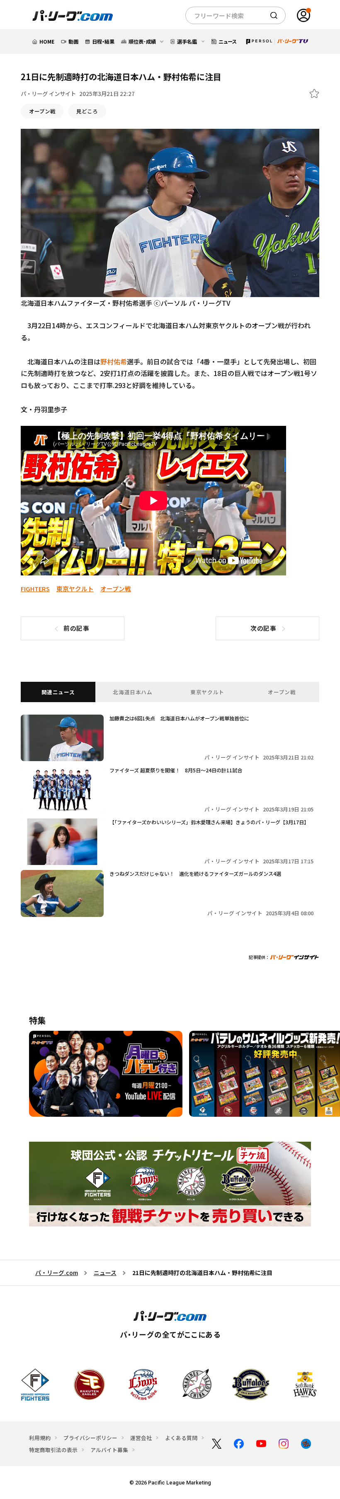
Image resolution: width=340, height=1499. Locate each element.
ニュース (105, 1272)
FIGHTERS (35, 588)
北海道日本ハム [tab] (132, 692)
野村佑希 (113, 361)
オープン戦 (42, 111)
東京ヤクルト (75, 588)
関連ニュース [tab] (58, 692)
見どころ (87, 111)
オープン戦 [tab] (282, 692)
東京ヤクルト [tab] (207, 692)
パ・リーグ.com (56, 1272)
